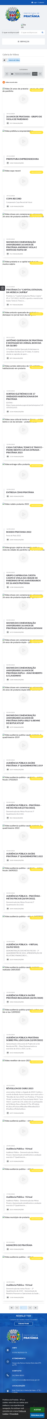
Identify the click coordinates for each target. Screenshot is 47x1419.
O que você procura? (10, 32)
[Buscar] (42, 32)
